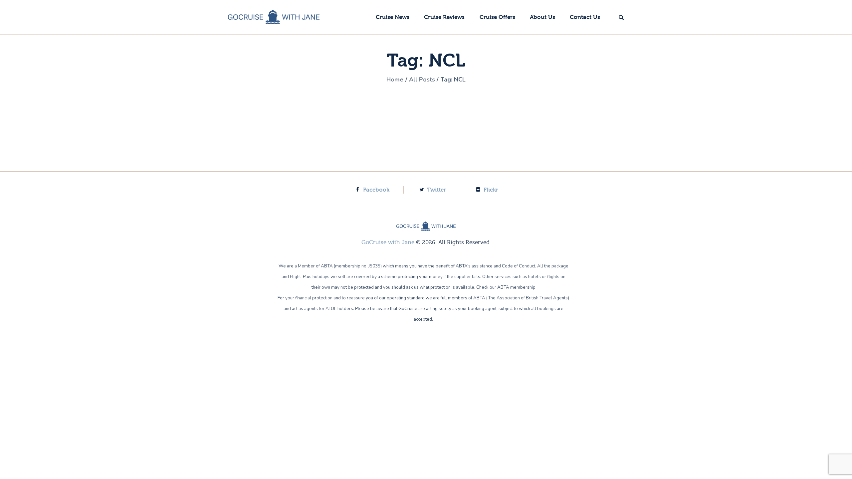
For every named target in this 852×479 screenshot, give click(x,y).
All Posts (422, 79)
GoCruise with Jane (387, 242)
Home (394, 79)
